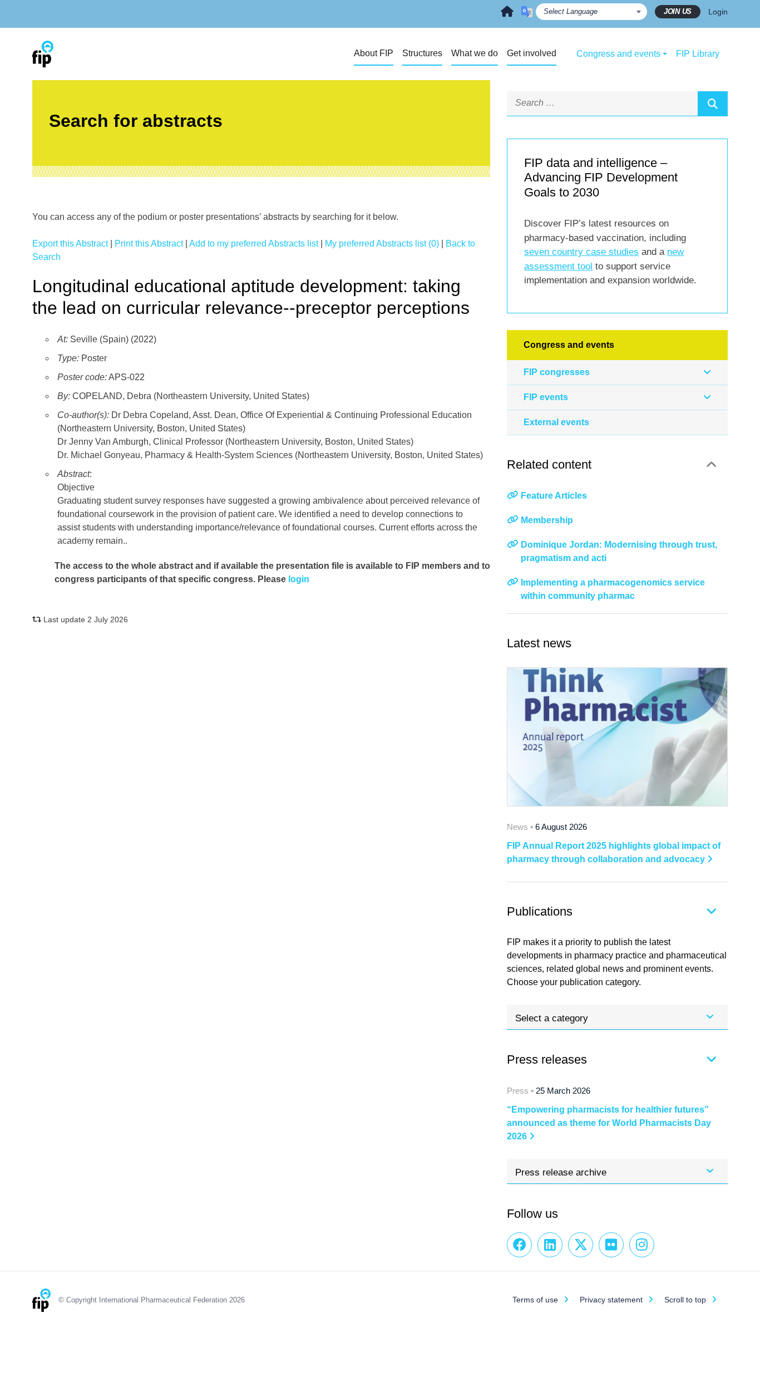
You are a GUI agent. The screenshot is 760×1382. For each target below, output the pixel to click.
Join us (678, 11)
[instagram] (641, 1244)
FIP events (546, 397)
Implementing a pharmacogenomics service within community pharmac (613, 589)
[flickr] (611, 1244)
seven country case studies (581, 252)
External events (556, 422)
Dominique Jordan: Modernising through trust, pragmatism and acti (619, 551)
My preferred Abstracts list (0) (382, 243)
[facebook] (519, 1244)
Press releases (547, 1059)
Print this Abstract (149, 243)
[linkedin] (549, 1244)
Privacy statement (611, 1299)
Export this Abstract (70, 243)
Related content (549, 464)
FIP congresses (557, 372)
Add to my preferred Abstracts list (253, 243)
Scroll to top (685, 1299)
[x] (580, 1244)
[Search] (713, 103)
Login (718, 12)
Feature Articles (554, 495)
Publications (540, 911)
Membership (547, 520)
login (298, 579)
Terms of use (535, 1299)
